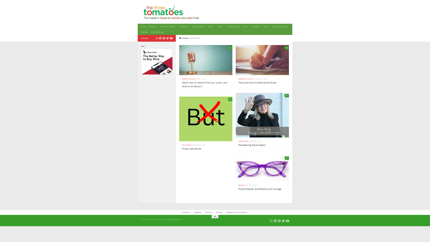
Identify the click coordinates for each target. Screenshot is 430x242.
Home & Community (279, 26)
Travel (210, 26)
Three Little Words (191, 148)
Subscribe (144, 32)
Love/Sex (255, 26)
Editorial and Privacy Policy (236, 212)
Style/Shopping (197, 26)
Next (265, 26)
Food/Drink (183, 26)
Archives (219, 212)
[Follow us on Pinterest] (164, 38)
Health (220, 26)
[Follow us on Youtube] (171, 38)
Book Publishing (157, 32)
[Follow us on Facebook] (160, 38)
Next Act (241, 185)
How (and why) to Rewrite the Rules (257, 82)
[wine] (156, 74)
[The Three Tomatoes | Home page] (170, 11)
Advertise (197, 212)
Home (143, 26)
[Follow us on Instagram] (156, 38)
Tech (245, 26)
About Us (152, 26)
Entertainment (233, 26)
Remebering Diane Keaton (252, 145)
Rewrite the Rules (189, 79)
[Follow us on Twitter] (167, 38)
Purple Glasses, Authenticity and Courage (259, 189)
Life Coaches (186, 145)
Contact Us (186, 212)
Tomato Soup (243, 141)
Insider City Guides (167, 26)
